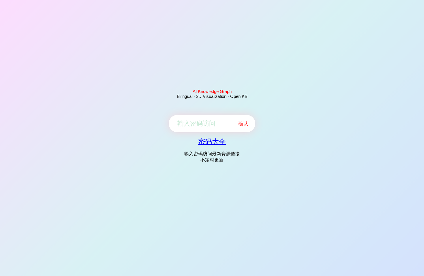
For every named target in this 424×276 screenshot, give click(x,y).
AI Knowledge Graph (212, 91)
